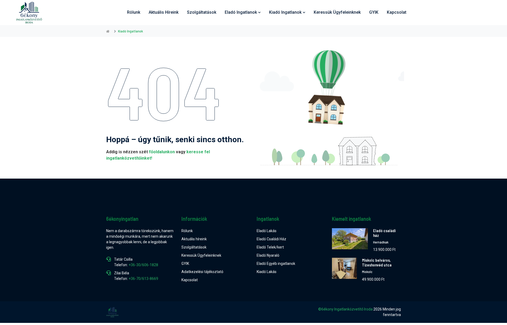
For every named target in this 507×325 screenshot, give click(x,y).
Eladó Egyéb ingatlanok (276, 263)
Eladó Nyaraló (268, 255)
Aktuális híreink (164, 12)
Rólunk (133, 12)
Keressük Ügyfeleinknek (201, 255)
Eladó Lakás (266, 231)
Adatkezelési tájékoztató (202, 272)
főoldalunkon (162, 151)
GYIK (373, 12)
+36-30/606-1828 (143, 265)
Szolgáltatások (201, 12)
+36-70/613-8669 (143, 278)
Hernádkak (380, 242)
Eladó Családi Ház (271, 239)
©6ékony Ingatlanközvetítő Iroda (345, 309)
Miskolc (367, 272)
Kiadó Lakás (266, 272)
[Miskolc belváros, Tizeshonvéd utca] (344, 270)
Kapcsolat (396, 12)
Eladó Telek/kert (270, 247)
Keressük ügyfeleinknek (337, 12)
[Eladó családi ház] (350, 240)
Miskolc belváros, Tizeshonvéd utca (377, 262)
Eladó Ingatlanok (241, 12)
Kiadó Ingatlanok (285, 12)
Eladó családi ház (384, 233)
